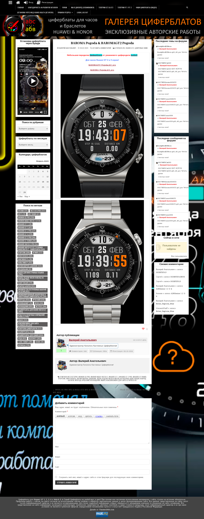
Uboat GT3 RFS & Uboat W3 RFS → (136, 389)
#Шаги (23, 320)
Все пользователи (179, 256)
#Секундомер (25, 303)
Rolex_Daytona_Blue (165, 303)
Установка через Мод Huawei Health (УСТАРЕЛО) (35, 12)
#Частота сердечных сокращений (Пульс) (31, 316)
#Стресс (41, 306)
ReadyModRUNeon (164, 46)
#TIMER (38, 252)
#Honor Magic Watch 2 (29, 221)
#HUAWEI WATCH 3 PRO (28, 244)
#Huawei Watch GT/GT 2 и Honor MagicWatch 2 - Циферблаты (31, 248)
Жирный (61, 416)
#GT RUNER (34, 214)
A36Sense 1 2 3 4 (164, 289)
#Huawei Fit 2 (25, 224)
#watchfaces (25, 256)
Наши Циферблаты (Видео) (146, 7)
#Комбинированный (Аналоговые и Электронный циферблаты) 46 (32, 295)
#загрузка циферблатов (30, 328)
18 (43, 181)
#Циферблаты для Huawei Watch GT (32, 311)
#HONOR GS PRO (26, 217)
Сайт (57, 467)
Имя (57, 446)
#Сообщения (25, 306)
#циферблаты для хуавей (30, 335)
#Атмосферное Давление (30, 266)
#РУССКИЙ (39, 300)
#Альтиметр (25, 262)
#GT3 (22, 214)
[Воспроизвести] (21, 112)
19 (48, 181)
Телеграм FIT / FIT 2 (125, 7)
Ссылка (99, 416)
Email (57, 457)
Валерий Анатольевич (67, 48)
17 (38, 181)
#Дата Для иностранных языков (31, 273)
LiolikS (39, 342)
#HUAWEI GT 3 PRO (27, 231)
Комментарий (61, 411)
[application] (32, 81)
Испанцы (24, 345)
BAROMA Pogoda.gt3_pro (102, 70)
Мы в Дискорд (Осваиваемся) (82, 7)
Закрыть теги (112, 416)
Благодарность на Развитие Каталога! (43, 7)
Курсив (71, 416)
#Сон (39, 303)
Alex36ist (35, 338)
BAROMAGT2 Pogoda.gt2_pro (102, 65)
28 (24, 192)
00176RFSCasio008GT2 (166, 99)
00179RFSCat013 (164, 63)
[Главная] (18, 2)
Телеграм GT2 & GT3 (106, 7)
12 (48, 176)
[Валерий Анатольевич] (61, 343)
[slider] (31, 112)
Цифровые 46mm (141, 48)
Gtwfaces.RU (120, 48)
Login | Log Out (82, 12)
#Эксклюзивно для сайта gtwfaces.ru (28, 324)
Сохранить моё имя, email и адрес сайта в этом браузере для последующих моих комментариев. (101, 477)
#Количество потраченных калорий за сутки (32, 290)
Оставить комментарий (102, 48)
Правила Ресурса (64, 12)
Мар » (27, 196)
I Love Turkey (25, 342)
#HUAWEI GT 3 (25, 227)
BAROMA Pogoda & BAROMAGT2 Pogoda (102, 43)
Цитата (88, 416)
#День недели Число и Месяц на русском (31, 278)
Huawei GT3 (130, 48)
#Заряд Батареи (26, 286)
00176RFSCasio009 (165, 115)
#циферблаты (26, 332)
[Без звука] (41, 112)
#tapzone (24, 252)
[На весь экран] (45, 112)
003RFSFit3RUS (177, 276)
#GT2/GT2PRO (38, 211)
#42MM (23, 211)
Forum (64, 7)
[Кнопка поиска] (187, 7)
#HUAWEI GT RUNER (27, 241)
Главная (20, 7)
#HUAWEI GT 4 (25, 234)
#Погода (24, 300)
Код (80, 416)
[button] (32, 81)
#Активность (25, 259)
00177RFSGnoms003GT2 (166, 82)
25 (43, 187)
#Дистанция (25, 283)
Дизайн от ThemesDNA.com (102, 509)
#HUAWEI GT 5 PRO (27, 237)
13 (20, 181)
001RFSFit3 (161, 272)
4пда (22, 338)
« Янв (19, 196)
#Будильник (25, 269)
